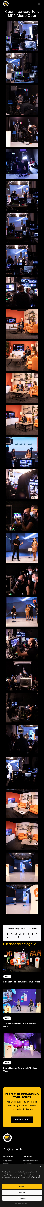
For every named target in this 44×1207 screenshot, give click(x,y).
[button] (41, 1167)
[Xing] (19, 937)
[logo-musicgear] (6, 2)
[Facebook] (7, 934)
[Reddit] (16, 934)
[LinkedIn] (20, 934)
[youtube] (17, 1149)
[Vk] (8, 937)
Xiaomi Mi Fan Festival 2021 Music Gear (21, 982)
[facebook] (4, 1149)
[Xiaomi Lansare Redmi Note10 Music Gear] (22, 1035)
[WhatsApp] (24, 934)
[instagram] (8, 1149)
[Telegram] (28, 934)
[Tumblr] (32, 934)
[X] (12, 934)
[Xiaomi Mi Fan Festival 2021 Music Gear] (22, 948)
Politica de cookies (21, 1203)
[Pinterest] (36, 934)
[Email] (29, 937)
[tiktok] (13, 1149)
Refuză (22, 1192)
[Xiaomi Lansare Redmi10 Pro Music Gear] (22, 990)
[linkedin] (21, 1149)
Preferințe (22, 1198)
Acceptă (22, 1186)
